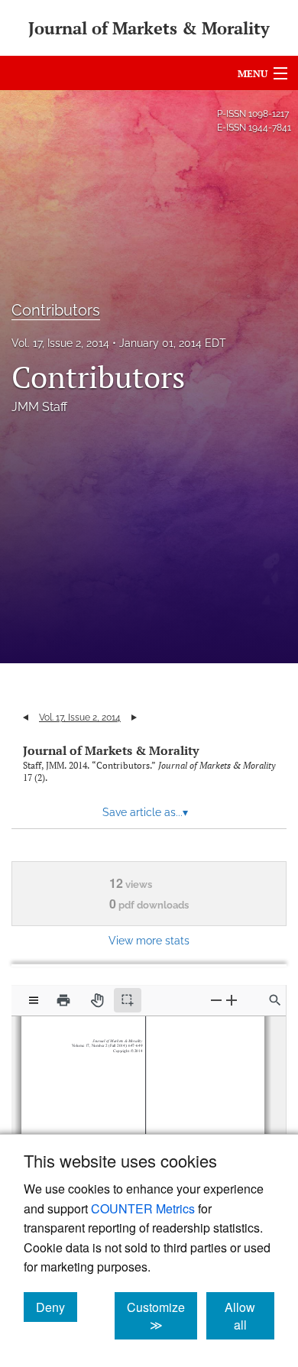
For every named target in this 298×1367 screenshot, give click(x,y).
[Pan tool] (97, 1000)
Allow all (249, 1315)
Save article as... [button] (145, 812)
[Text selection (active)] (127, 1000)
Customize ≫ (162, 1315)
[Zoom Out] (216, 999)
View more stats (149, 940)
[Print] (63, 1000)
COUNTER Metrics (143, 1208)
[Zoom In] (231, 999)
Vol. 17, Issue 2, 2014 (60, 343)
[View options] (34, 1000)
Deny (56, 1306)
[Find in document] (275, 1000)
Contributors (55, 310)
